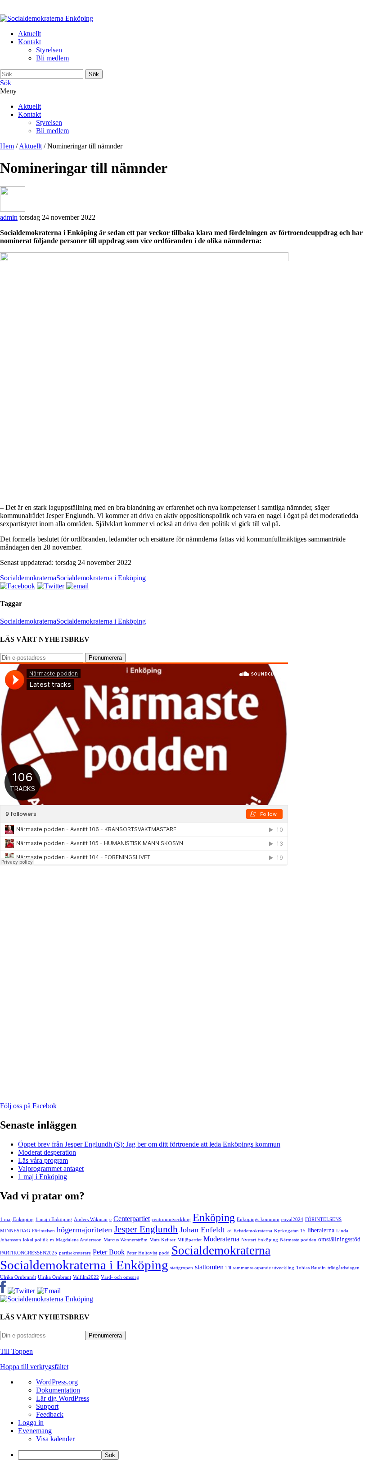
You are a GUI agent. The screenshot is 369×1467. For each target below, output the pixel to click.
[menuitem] (193, 1455)
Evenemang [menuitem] (35, 1431)
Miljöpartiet (189, 1239)
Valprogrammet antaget (51, 1168)
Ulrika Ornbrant (54, 1277)
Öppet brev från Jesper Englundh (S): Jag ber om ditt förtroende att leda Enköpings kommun (149, 1144)
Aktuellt (29, 33)
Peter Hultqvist (141, 1252)
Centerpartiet (131, 1219)
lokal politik (35, 1239)
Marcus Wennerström (126, 1239)
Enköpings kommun (258, 1219)
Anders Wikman (91, 1219)
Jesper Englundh (146, 1229)
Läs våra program (43, 1160)
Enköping (214, 1217)
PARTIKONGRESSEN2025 (28, 1252)
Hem (7, 146)
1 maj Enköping (17, 1219)
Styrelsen (49, 50)
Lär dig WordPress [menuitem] (62, 1398)
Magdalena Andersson (79, 1239)
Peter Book (109, 1252)
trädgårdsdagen (344, 1267)
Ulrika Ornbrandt (18, 1277)
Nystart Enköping (259, 1239)
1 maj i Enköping (42, 1176)
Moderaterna (221, 1239)
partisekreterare (75, 1252)
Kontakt (29, 42)
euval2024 (292, 1219)
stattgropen (181, 1267)
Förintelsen (43, 1230)
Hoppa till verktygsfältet (34, 1366)
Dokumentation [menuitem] (58, 1390)
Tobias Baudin (311, 1267)
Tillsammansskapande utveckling (259, 1267)
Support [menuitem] (47, 1406)
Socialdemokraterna (28, 578)
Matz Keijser (162, 1239)
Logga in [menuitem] (31, 1422)
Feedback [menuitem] (49, 1414)
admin (9, 217)
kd (229, 1230)
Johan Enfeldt (202, 1229)
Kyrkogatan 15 (290, 1230)
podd (164, 1252)
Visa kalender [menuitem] (55, 1439)
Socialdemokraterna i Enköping (101, 578)
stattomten (209, 1267)
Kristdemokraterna (253, 1230)
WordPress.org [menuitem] (57, 1382)
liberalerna (320, 1230)
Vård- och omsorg (120, 1277)
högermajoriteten (84, 1229)
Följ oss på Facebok (28, 1106)
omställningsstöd (339, 1239)
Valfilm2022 (86, 1277)
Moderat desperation (47, 1152)
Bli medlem (52, 58)
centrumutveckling (171, 1219)
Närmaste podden (298, 1239)
